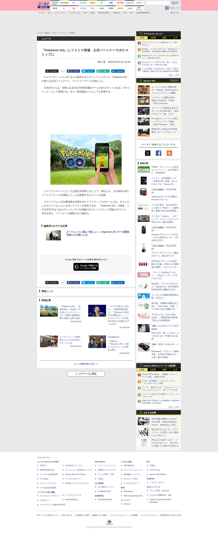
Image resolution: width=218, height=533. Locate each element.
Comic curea (155, 470)
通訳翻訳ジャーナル (132, 474)
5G (125, 13)
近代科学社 (99, 496)
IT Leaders (44, 479)
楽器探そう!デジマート (107, 470)
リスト (62, 71)
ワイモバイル (74, 13)
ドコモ (41, 13)
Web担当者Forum (47, 470)
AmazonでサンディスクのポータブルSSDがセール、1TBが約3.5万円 (164, 237)
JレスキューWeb (130, 479)
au (49, 13)
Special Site (149, 81)
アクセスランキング (153, 34)
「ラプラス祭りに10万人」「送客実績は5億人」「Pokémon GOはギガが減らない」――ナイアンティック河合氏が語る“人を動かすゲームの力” (118, 315)
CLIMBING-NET (104, 491)
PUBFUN (150, 479)
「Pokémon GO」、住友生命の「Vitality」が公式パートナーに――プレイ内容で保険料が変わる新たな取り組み (70, 312)
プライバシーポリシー (119, 515)
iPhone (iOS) (103, 13)
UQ (85, 13)
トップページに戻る (86, 373)
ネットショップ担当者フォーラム (78, 470)
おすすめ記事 (150, 412)
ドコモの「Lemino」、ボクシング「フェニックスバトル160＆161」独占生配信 (164, 219)
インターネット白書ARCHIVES (52, 505)
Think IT (43, 465)
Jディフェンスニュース (133, 470)
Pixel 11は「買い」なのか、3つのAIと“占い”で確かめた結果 (165, 336)
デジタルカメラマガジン (50, 496)
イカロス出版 (126, 462)
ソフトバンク (59, 13)
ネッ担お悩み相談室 (48, 488)
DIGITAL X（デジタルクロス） (77, 483)
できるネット (45, 500)
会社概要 (134, 515)
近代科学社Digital (105, 499)
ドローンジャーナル (48, 483)
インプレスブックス (73, 495)
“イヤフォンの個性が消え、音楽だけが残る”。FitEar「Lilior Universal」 (164, 100)
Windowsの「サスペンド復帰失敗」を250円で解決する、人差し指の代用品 (165, 354)
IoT (131, 13)
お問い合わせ (66, 515)
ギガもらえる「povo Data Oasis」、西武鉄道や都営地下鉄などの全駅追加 (164, 317)
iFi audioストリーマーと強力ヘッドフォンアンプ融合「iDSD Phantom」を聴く (164, 121)
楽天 (92, 13)
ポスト (53, 71)
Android (116, 13)
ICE (148, 462)
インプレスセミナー (73, 479)
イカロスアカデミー (132, 483)
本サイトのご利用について (47, 515)
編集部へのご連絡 (99, 515)
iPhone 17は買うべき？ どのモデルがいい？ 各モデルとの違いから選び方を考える (164, 443)
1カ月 (175, 38)
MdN (123, 488)
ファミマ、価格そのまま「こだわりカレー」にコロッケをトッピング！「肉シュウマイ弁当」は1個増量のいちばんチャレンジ (160, 389)
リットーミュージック (107, 465)
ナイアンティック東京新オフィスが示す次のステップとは (70, 340)
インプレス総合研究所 (49, 474)
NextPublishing (71, 499)
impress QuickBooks (158, 474)
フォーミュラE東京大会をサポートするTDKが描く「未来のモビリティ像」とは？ (164, 111)
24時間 (153, 38)
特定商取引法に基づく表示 (170, 515)
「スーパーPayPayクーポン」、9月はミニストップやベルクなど (164, 275)
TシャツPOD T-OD (106, 474)
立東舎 (100, 479)
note (105, 71)
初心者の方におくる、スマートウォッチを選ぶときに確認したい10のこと (164, 432)
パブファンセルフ (157, 482)
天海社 (152, 465)
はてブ (90, 71)
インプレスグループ (149, 515)
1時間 (142, 38)
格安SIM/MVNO (143, 13)
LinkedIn (120, 71)
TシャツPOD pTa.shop (159, 491)
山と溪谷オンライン (106, 487)
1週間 (164, 38)
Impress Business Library (75, 474)
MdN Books (128, 491)
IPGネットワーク (153, 487)
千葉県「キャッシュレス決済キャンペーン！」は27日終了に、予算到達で (165, 170)
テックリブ (125, 500)
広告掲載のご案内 (82, 515)
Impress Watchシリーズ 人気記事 (160, 365)
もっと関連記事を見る (84, 364)
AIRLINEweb (129, 465)
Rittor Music (100, 462)
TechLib (127, 504)
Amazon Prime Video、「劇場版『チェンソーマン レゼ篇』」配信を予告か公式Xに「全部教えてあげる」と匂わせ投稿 (160, 376)
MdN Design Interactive (133, 496)
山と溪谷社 (99, 483)
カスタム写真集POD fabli (160, 495)
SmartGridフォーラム (73, 465)
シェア (75, 71)
